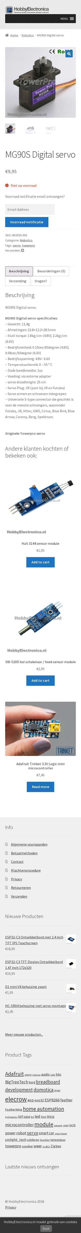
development (19, 1090)
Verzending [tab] (17, 281)
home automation (43, 1108)
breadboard (48, 1082)
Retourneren (21, 887)
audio (45, 1074)
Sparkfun (45, 1140)
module (43, 1124)
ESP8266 (52, 1100)
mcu (50, 1116)
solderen (33, 1140)
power (10, 1133)
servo (16, 245)
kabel (27, 1116)
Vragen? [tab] (41, 281)
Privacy (16, 879)
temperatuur (57, 1140)
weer (38, 1145)
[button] (64, 18)
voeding (27, 1146)
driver (57, 1090)
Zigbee (56, 1146)
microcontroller (19, 1124)
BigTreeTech (16, 1082)
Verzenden (19, 896)
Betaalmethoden (24, 853)
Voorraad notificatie (26, 222)
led (37, 1116)
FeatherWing (13, 1109)
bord (32, 1082)
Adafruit (14, 1073)
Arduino (36, 1074)
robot (21, 1132)
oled (66, 1125)
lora (43, 1116)
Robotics (28, 35)
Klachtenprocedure (26, 870)
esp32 (39, 1100)
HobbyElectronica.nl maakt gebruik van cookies (40, 1222)
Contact (17, 861)
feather (66, 1100)
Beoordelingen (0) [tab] (51, 271)
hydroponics (11, 1117)
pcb (72, 1125)
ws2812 (46, 1146)
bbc (58, 1074)
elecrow (16, 1099)
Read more (40, 786)
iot (20, 1116)
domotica (44, 1089)
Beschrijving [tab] (19, 271)
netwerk (58, 1125)
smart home (61, 1133)
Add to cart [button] (41, 562)
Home (14, 35)
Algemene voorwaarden (29, 844)
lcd (32, 1116)
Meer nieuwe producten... (24, 1034)
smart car (46, 1133)
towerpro (28, 245)
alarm (28, 1074)
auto (52, 1074)
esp (30, 1100)
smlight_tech (15, 1139)
